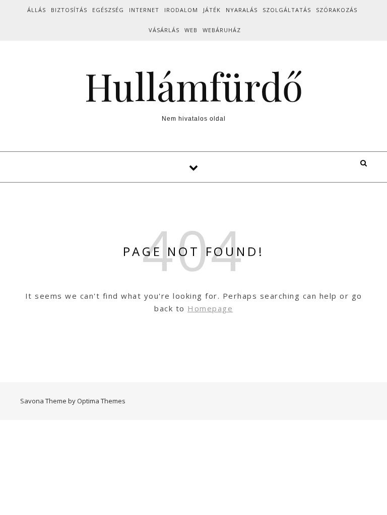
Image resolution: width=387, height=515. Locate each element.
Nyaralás (241, 10)
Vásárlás (164, 30)
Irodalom (181, 10)
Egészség (108, 10)
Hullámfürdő (194, 86)
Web (191, 30)
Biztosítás (69, 10)
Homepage (210, 308)
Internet (144, 10)
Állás (36, 10)
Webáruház (222, 30)
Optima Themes (101, 400)
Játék (212, 10)
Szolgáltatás (287, 10)
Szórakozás (336, 10)
